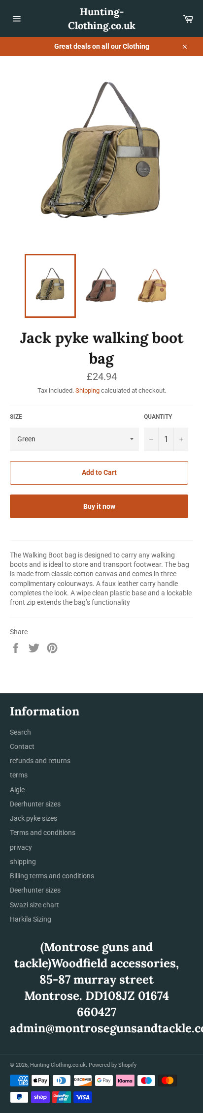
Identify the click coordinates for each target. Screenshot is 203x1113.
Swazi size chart (34, 905)
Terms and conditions (42, 832)
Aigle (17, 790)
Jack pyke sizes (33, 818)
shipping (23, 862)
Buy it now (99, 506)
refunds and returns (40, 761)
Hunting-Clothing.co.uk (101, 18)
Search (20, 732)
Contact (22, 746)
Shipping (87, 390)
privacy (21, 847)
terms (19, 775)
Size (16, 416)
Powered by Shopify (112, 1065)
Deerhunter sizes (35, 804)
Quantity (158, 416)
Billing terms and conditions (52, 876)
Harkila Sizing (30, 919)
